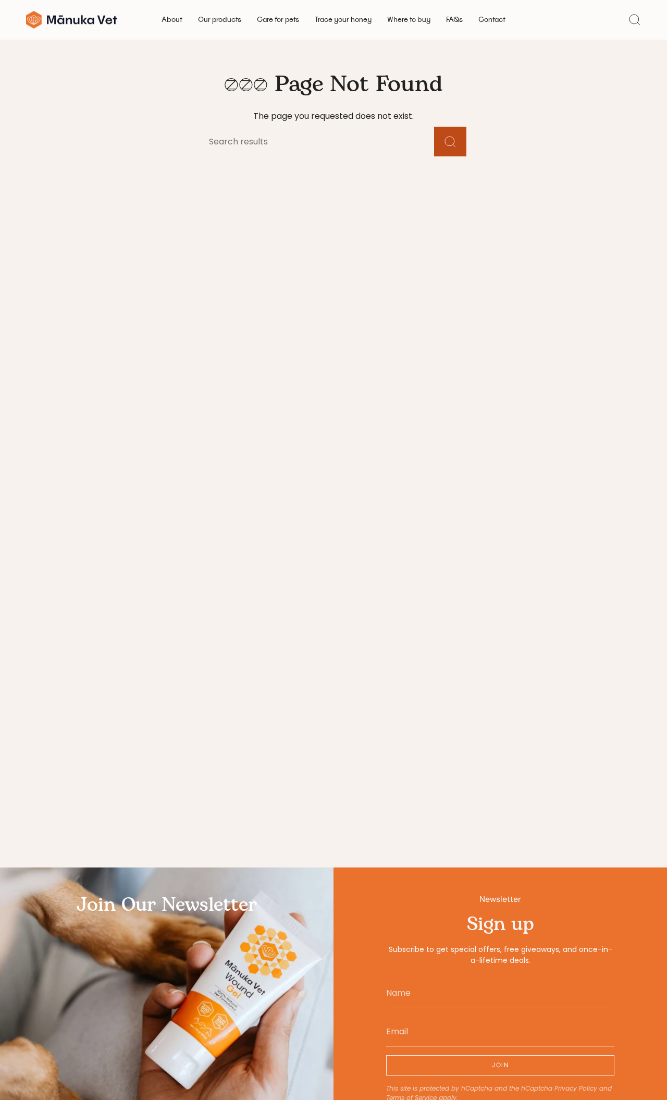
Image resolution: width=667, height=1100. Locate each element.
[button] (172, 20)
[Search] (450, 141)
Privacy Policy (575, 1088)
